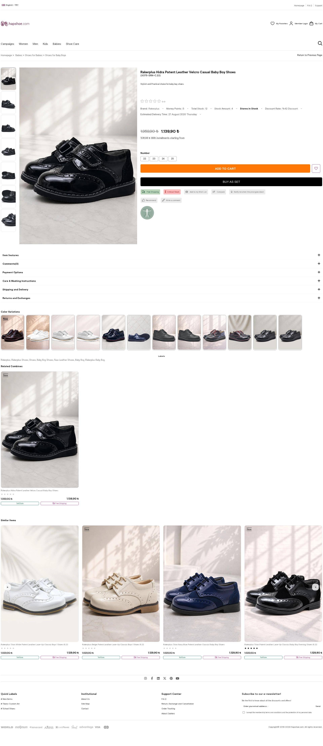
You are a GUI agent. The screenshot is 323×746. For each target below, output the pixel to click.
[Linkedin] (158, 678)
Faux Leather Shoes (64, 360)
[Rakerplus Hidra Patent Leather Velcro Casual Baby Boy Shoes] (40, 429)
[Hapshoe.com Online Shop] (15, 23)
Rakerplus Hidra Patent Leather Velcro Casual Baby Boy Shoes (29, 490)
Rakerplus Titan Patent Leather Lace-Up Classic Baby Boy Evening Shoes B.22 (280, 644)
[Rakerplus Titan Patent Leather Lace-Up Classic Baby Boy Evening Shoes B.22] (283, 583)
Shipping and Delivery (15, 289)
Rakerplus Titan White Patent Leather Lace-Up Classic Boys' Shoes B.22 (34, 644)
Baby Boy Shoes (45, 360)
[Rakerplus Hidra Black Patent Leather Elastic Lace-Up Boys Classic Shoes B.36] (290, 332)
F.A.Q (309, 5)
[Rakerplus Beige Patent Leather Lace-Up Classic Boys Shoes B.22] (121, 583)
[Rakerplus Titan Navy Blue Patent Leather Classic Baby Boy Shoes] (202, 583)
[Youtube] (177, 678)
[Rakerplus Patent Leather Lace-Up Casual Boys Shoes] (239, 332)
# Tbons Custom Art (10, 704)
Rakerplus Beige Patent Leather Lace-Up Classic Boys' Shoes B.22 (113, 644)
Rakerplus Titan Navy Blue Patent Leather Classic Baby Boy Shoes (194, 644)
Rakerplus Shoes (19, 360)
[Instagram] (145, 678)
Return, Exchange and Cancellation (178, 704)
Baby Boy (79, 360)
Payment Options (13, 272)
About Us (85, 699)
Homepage (299, 5)
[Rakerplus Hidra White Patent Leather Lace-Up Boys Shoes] (63, 332)
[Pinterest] (171, 678)
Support (318, 5)
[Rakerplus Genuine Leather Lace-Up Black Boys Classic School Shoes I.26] (164, 332)
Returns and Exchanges (16, 298)
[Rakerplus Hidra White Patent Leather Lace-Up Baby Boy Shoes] (37, 332)
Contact (84, 708)
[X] (165, 678)
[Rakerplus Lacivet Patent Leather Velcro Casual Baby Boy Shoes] (113, 332)
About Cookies (168, 713)
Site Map (85, 704)
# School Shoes (8, 708)
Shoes (32, 360)
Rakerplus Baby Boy (95, 360)
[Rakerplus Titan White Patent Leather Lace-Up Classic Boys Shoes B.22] (40, 583)
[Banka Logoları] (55, 727)
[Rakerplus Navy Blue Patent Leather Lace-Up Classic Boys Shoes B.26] (138, 332)
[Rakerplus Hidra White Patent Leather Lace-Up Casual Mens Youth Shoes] (88, 332)
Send (318, 706)
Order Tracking (168, 708)
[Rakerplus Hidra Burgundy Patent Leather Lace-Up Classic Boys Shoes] (12, 332)
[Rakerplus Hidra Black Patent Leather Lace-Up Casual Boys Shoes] (214, 332)
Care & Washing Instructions (19, 281)
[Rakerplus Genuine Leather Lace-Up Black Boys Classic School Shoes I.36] (189, 332)
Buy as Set (231, 181)
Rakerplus (5, 360)
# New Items (6, 699)
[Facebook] (152, 678)
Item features (11, 255)
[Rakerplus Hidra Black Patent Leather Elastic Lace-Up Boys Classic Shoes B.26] (265, 332)
